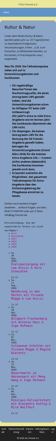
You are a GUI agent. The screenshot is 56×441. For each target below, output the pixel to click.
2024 (14, 241)
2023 (14, 238)
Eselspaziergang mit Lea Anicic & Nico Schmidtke (28, 267)
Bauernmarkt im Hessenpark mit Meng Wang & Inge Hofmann (28, 376)
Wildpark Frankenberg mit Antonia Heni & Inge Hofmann (29, 322)
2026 (14, 247)
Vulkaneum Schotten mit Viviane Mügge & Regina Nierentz (31, 349)
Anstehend (17, 236)
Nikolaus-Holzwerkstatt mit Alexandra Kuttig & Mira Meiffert (31, 403)
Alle (14, 233)
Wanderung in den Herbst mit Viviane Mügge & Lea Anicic (27, 295)
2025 (14, 244)
